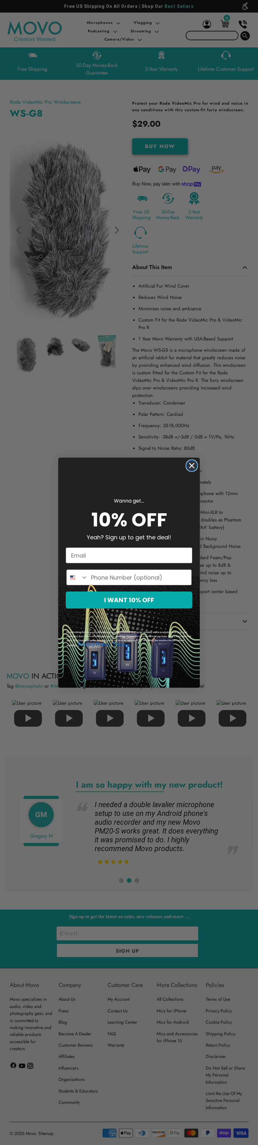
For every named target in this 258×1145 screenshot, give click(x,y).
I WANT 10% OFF (129, 600)
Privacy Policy (94, 644)
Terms (119, 644)
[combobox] (77, 577)
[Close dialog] (191, 465)
